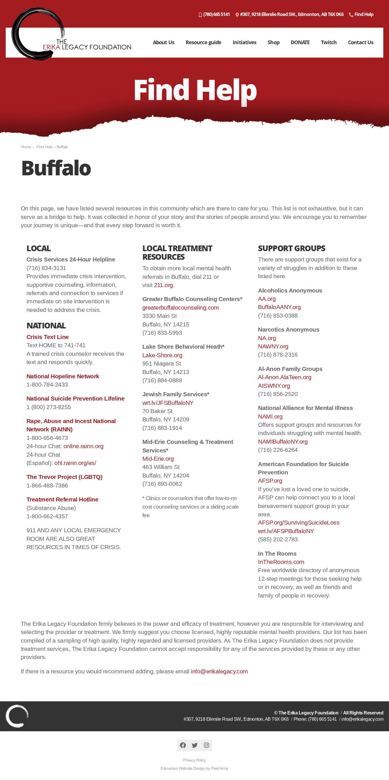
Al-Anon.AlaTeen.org (284, 377)
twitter (194, 745)
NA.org (267, 338)
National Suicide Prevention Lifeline (75, 398)
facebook (183, 745)
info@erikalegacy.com (219, 671)
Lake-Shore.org (162, 355)
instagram (206, 745)
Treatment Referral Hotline (62, 499)
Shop (273, 42)
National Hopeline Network (62, 376)
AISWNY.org (274, 385)
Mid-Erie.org (158, 458)
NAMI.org (270, 416)
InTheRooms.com (281, 561)
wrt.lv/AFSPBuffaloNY (286, 531)
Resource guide (203, 42)
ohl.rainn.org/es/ (75, 463)
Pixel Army (219, 768)
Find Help (364, 14)
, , (236, 719)
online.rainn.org (84, 446)
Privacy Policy (194, 760)
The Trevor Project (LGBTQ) (64, 477)
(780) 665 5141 (216, 14)
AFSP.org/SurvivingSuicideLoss (298, 522)
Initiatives (244, 42)
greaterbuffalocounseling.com (180, 307)
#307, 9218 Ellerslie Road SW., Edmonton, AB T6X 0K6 (291, 14)
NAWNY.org (273, 346)
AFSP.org (270, 480)
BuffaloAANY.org (279, 307)
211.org (163, 285)
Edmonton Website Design (183, 768)
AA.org (267, 298)
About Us (163, 42)
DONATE (300, 42)
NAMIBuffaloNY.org (283, 441)
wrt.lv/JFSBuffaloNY (168, 402)
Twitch (329, 42)
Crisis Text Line (47, 337)
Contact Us (360, 42)
